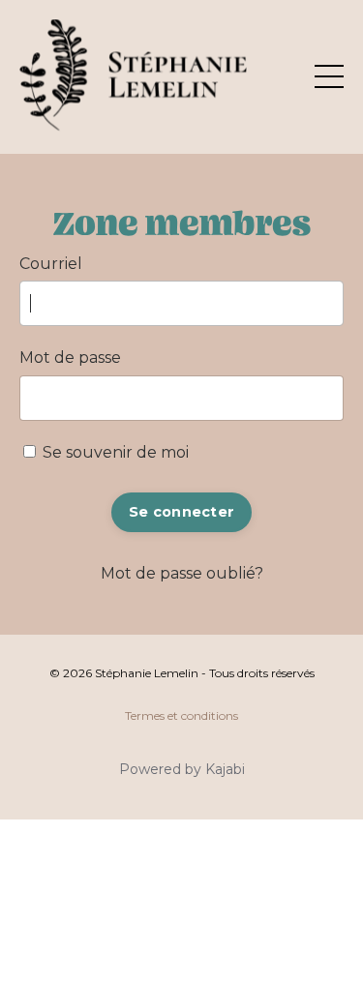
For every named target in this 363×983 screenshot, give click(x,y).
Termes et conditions (181, 715)
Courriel (50, 263)
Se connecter (181, 512)
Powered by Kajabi (182, 769)
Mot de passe (70, 357)
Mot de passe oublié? (182, 573)
